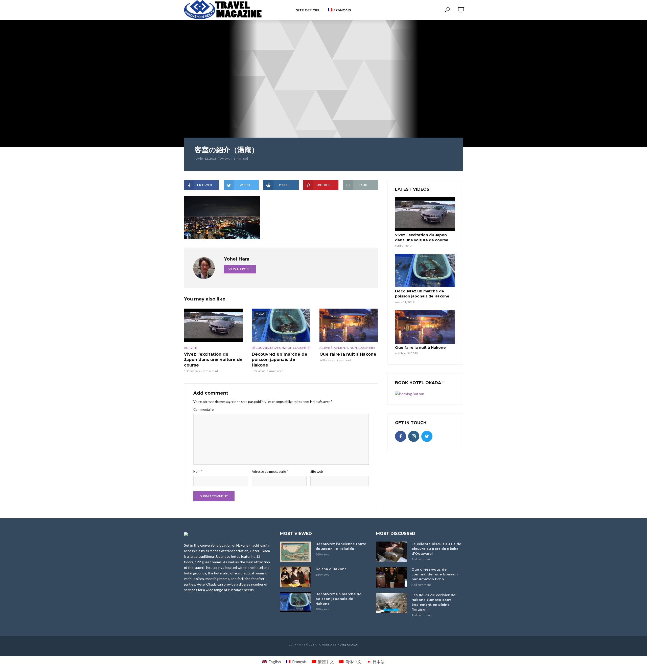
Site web (316, 471)
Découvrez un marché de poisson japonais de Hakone (279, 360)
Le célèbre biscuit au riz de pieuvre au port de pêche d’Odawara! (436, 548)
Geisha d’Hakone (331, 569)
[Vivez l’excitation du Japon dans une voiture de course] (213, 325)
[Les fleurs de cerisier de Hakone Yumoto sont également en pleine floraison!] (391, 603)
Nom (197, 471)
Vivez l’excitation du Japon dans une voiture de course (213, 360)
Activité (190, 348)
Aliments (341, 348)
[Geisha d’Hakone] (295, 577)
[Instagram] (413, 436)
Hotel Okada (347, 644)
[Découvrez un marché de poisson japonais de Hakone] (425, 271)
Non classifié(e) (297, 348)
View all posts (239, 269)
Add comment (421, 559)
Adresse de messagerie (270, 471)
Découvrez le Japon (268, 348)
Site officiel (308, 10)
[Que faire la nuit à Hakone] (348, 325)
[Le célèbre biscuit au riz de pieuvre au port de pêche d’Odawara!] (391, 552)
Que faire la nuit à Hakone (347, 354)
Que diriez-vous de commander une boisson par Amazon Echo (434, 574)
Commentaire (203, 409)
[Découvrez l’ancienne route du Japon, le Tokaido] (295, 552)
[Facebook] (400, 436)
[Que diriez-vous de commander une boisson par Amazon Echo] (391, 577)
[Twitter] (426, 436)
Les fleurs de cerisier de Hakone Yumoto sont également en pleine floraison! (433, 602)
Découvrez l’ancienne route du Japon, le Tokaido (340, 546)
